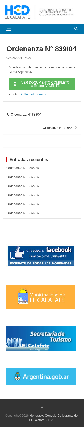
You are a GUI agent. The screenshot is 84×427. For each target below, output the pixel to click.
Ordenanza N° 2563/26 (22, 195)
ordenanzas (38, 94)
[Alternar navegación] (9, 29)
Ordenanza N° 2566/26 (22, 168)
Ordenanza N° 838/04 (26, 114)
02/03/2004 (14, 57)
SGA (28, 57)
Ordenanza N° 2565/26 (22, 177)
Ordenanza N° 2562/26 (22, 204)
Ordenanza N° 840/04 (58, 128)
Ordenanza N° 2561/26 (22, 213)
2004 (24, 94)
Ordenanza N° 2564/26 (22, 186)
